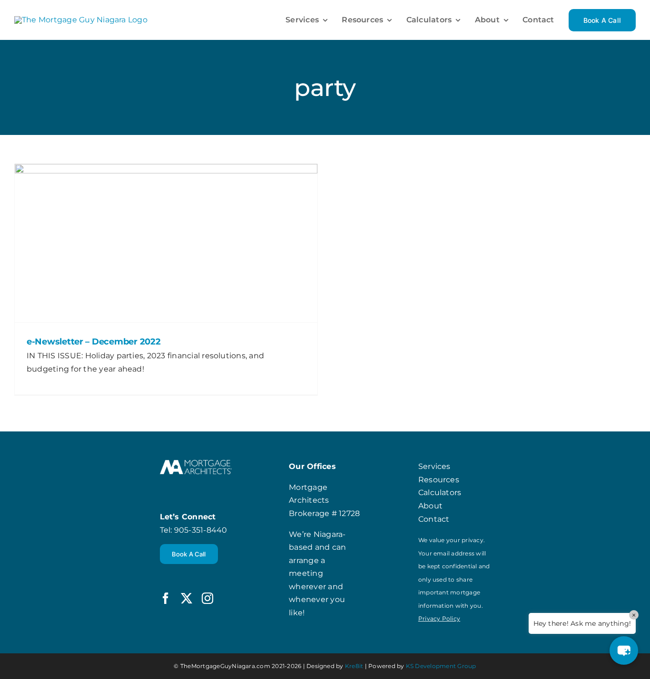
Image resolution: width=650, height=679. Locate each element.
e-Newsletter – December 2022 (93, 341)
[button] (624, 650)
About (430, 505)
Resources (438, 479)
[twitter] (186, 598)
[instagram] (207, 598)
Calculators (440, 492)
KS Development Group (441, 665)
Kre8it (354, 665)
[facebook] (165, 598)
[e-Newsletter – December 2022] (166, 243)
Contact (434, 519)
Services (434, 466)
